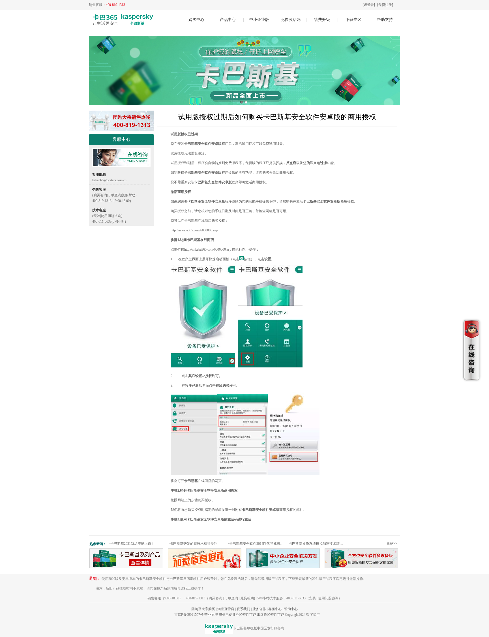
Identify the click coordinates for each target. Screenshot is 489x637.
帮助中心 (291, 609)
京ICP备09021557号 (188, 615)
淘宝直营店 (225, 609)
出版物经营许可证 (270, 615)
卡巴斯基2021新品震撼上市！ (132, 544)
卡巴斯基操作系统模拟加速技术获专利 (317, 544)
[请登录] (369, 5)
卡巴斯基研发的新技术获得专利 (193, 544)
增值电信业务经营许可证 (237, 615)
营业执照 (211, 615)
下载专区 (353, 20)
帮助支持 (385, 20)
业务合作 (259, 609)
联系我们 (243, 609)
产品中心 (228, 20)
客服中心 (275, 609)
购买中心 (196, 20)
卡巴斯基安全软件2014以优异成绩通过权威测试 (257, 544)
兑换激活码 (291, 20)
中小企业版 (259, 20)
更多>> (392, 543)
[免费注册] (385, 5)
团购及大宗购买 (203, 609)
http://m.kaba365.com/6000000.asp (194, 230)
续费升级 (322, 20)
